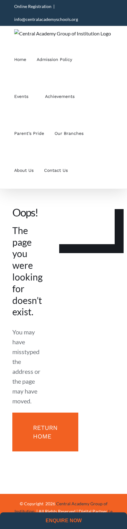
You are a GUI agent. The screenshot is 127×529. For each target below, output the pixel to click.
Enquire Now (64, 520)
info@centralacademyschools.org (46, 19)
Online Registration (32, 6)
